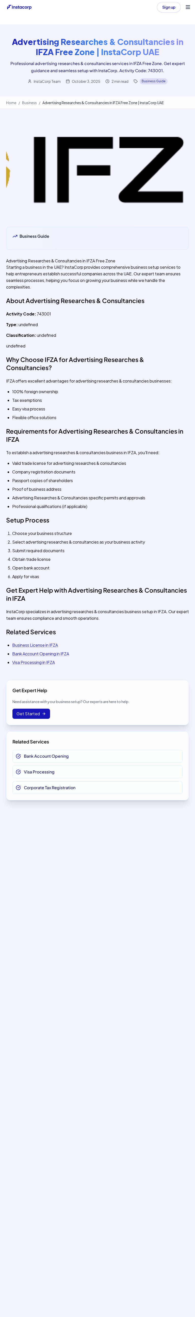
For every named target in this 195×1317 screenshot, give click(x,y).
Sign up (168, 7)
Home (11, 102)
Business (29, 102)
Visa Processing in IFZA (33, 662)
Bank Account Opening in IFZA (40, 653)
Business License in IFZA (35, 645)
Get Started (28, 713)
